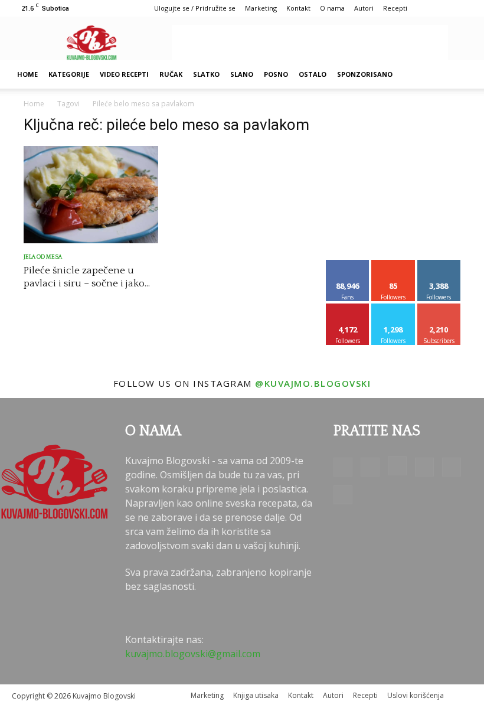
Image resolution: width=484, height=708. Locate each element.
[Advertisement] (310, 42)
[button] (458, 74)
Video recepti (124, 74)
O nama (332, 8)
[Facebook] (342, 467)
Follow (393, 264)
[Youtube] (342, 494)
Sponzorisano (365, 74)
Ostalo (312, 74)
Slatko (206, 74)
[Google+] (370, 467)
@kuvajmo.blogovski (313, 383)
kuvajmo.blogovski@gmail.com (192, 653)
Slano (241, 74)
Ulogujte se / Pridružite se (195, 8)
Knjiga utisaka (256, 695)
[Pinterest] (424, 467)
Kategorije (68, 74)
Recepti (395, 8)
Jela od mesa (43, 257)
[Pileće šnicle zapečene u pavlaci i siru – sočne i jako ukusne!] (91, 194)
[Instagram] (397, 465)
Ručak (170, 74)
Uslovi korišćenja (415, 695)
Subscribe (439, 308)
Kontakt (298, 8)
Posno (276, 74)
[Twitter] (451, 467)
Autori (364, 8)
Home (27, 74)
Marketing (261, 8)
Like (348, 264)
